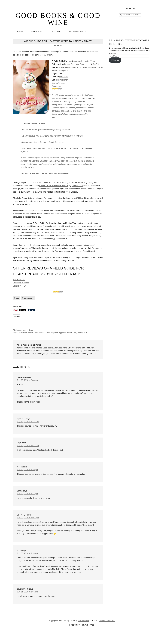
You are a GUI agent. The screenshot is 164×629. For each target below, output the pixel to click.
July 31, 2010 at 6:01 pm (27, 592)
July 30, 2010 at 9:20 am (27, 553)
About (20, 31)
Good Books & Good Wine (57, 19)
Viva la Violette (83, 621)
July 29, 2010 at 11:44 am (28, 446)
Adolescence (64, 67)
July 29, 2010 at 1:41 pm (27, 494)
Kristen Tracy (89, 61)
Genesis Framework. (107, 621)
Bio (17, 298)
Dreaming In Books (21, 283)
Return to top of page (82, 625)
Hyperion (62, 333)
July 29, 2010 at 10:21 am (28, 422)
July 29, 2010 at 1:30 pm (27, 470)
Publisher (63, 80)
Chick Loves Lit (19, 286)
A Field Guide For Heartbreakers (53, 186)
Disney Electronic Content (75, 64)
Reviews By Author (78, 31)
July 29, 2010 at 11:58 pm (28, 518)
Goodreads (56, 86)
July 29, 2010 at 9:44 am (27, 380)
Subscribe (115, 60)
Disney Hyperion (52, 333)
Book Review (28, 333)
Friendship (76, 67)
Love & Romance (89, 67)
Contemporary (39, 333)
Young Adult (63, 70)
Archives (56, 31)
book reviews (28, 330)
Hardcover (63, 77)
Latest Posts (28, 298)
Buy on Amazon (58, 83)
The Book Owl (19, 280)
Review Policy (38, 31)
